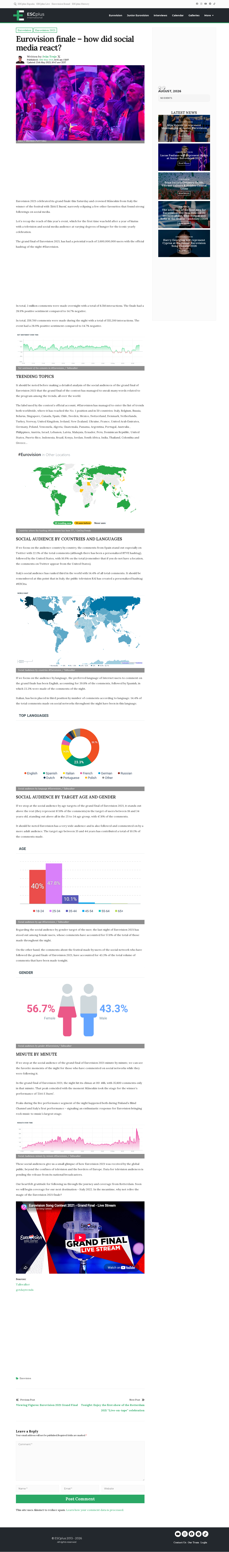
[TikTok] (214, 3)
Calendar (178, 15)
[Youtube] (178, 1534)
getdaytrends (25, 1289)
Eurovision (115, 15)
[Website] (123, 1488)
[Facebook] (197, 3)
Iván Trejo (50, 56)
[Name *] (37, 1488)
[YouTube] (205, 3)
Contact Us (180, 1542)
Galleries (193, 15)
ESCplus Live (43, 4)
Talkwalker (23, 1284)
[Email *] (80, 1488)
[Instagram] (201, 3)
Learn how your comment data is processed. (95, 1510)
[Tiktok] (205, 1534)
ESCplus (60, 1538)
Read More (184, 136)
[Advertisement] (80, 172)
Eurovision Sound (61, 4)
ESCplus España (26, 4)
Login (204, 1542)
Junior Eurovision (138, 15)
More (207, 15)
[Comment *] (80, 1479)
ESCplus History (80, 4)
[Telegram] (210, 3)
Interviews (160, 15)
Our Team (193, 1542)
